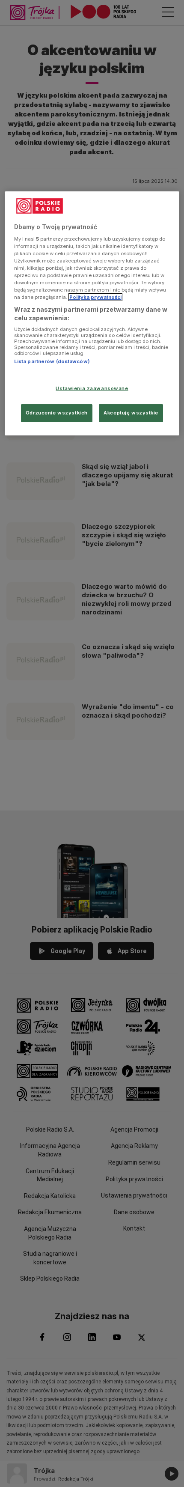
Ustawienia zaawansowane (92, 388)
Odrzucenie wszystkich (57, 413)
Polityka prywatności (95, 297)
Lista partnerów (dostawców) (52, 361)
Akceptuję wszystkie (131, 413)
